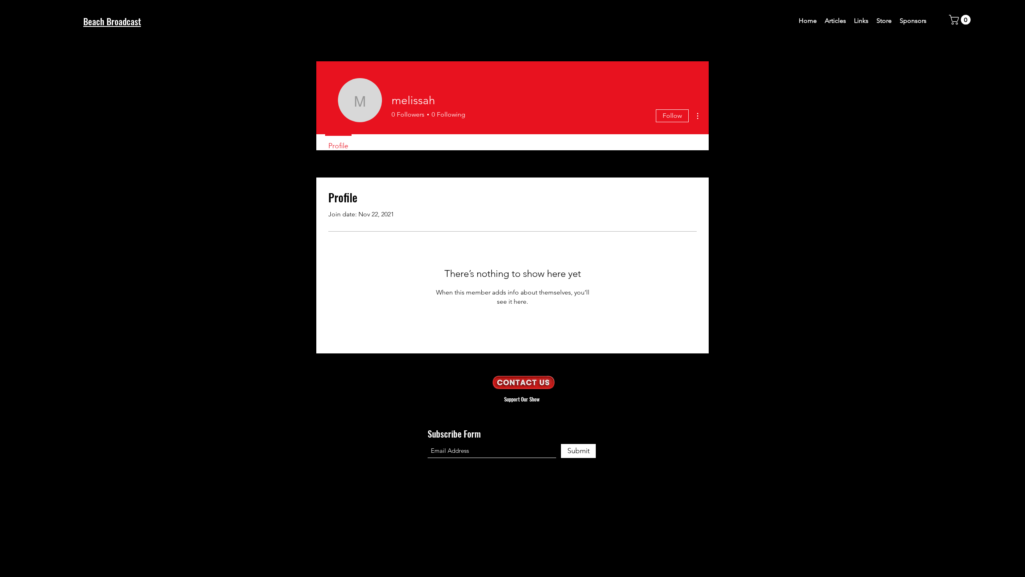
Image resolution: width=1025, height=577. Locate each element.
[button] (961, 19)
